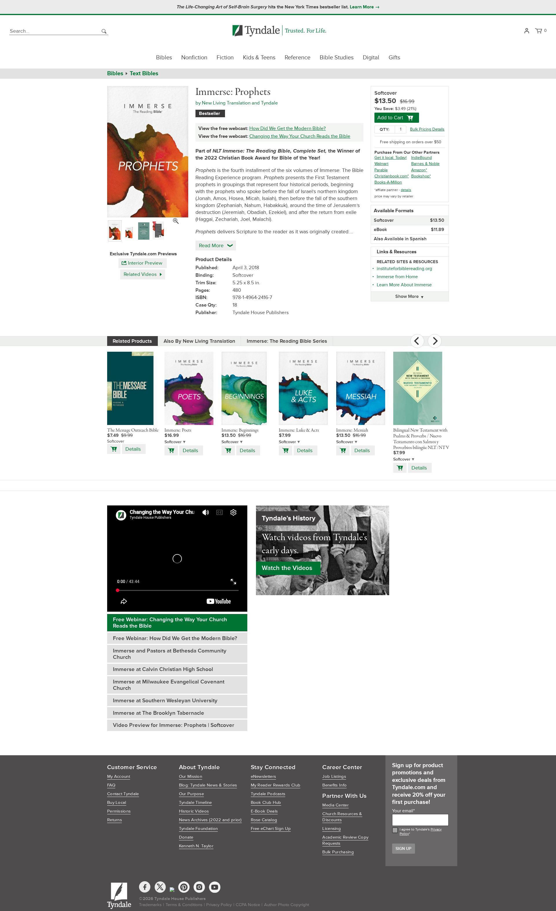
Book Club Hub (266, 802)
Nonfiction (194, 57)
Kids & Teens (259, 57)
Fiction (225, 57)
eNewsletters (263, 776)
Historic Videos (194, 811)
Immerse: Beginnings (240, 430)
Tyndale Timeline (195, 802)
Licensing (331, 828)
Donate (186, 837)
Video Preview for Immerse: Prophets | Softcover (173, 725)
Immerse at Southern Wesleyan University (165, 700)
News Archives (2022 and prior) (210, 820)
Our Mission (190, 776)
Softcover (173, 441)
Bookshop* (421, 176)
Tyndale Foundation (198, 828)
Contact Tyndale (123, 794)
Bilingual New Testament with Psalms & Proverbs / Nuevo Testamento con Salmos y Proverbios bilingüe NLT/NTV (421, 439)
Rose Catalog (264, 820)
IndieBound (421, 157)
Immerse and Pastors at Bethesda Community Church (169, 654)
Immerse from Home (397, 277)
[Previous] (417, 341)
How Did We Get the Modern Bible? (287, 128)
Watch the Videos (287, 568)
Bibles (164, 57)
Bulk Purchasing (338, 852)
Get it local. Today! (390, 157)
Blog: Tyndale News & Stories (208, 785)
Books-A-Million (388, 182)
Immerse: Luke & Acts (299, 430)
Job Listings (334, 776)
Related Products (132, 341)
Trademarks (150, 905)
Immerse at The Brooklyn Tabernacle (158, 713)
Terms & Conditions (184, 905)
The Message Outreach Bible (132, 430)
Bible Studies (337, 57)
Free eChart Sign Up (271, 828)
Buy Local (116, 802)
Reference (297, 57)
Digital (371, 57)
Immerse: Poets (177, 430)
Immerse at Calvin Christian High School (163, 669)
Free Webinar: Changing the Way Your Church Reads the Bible (170, 622)
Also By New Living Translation (199, 341)
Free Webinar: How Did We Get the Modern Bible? (175, 638)
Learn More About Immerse (404, 285)
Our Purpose (191, 794)
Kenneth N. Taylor (196, 846)
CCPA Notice (248, 905)
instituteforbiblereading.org (404, 269)
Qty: (384, 129)
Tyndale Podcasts (268, 794)
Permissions (119, 811)
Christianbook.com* (391, 176)
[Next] (435, 341)
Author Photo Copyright (286, 905)
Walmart (381, 163)
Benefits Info (334, 785)
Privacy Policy (219, 905)
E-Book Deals (264, 811)
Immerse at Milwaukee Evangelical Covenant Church (168, 685)
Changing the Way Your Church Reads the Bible (299, 136)
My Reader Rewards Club (276, 785)
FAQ (111, 785)
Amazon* (419, 170)
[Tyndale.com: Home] (279, 31)
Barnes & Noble (425, 163)
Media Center (335, 805)
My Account (118, 776)
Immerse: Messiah (352, 430)
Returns (114, 820)
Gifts (394, 57)
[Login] (526, 31)
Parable (381, 170)
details (406, 190)
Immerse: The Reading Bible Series (287, 341)
